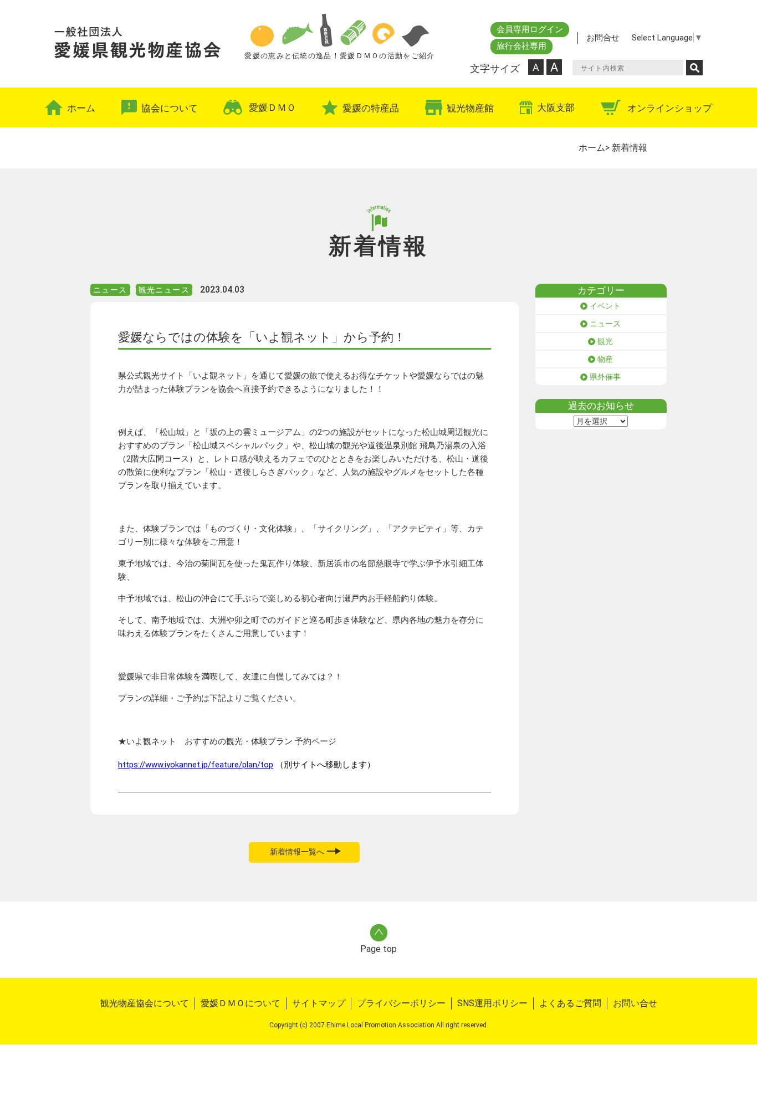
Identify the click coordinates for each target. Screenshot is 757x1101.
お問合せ (603, 38)
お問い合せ (635, 1003)
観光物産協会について (144, 1003)
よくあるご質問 (570, 1003)
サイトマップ (318, 1003)
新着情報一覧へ (297, 852)
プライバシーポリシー (401, 1003)
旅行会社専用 (521, 46)
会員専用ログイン (530, 29)
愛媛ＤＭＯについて (240, 1003)
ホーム (592, 147)
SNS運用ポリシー (492, 1003)
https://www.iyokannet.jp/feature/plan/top (195, 765)
